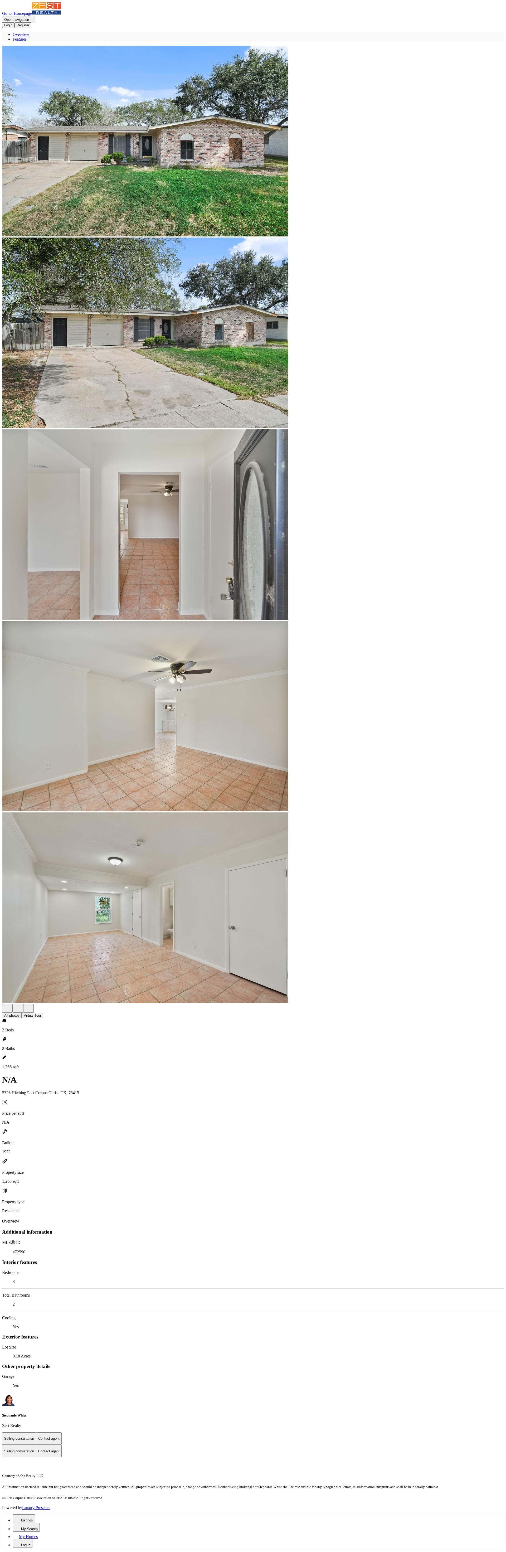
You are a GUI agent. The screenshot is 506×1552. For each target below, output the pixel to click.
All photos (12, 1015)
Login (8, 25)
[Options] (7, 1008)
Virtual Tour (32, 1015)
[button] (253, 141)
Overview (21, 34)
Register (23, 25)
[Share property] (28, 1008)
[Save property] (18, 1008)
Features (20, 39)
